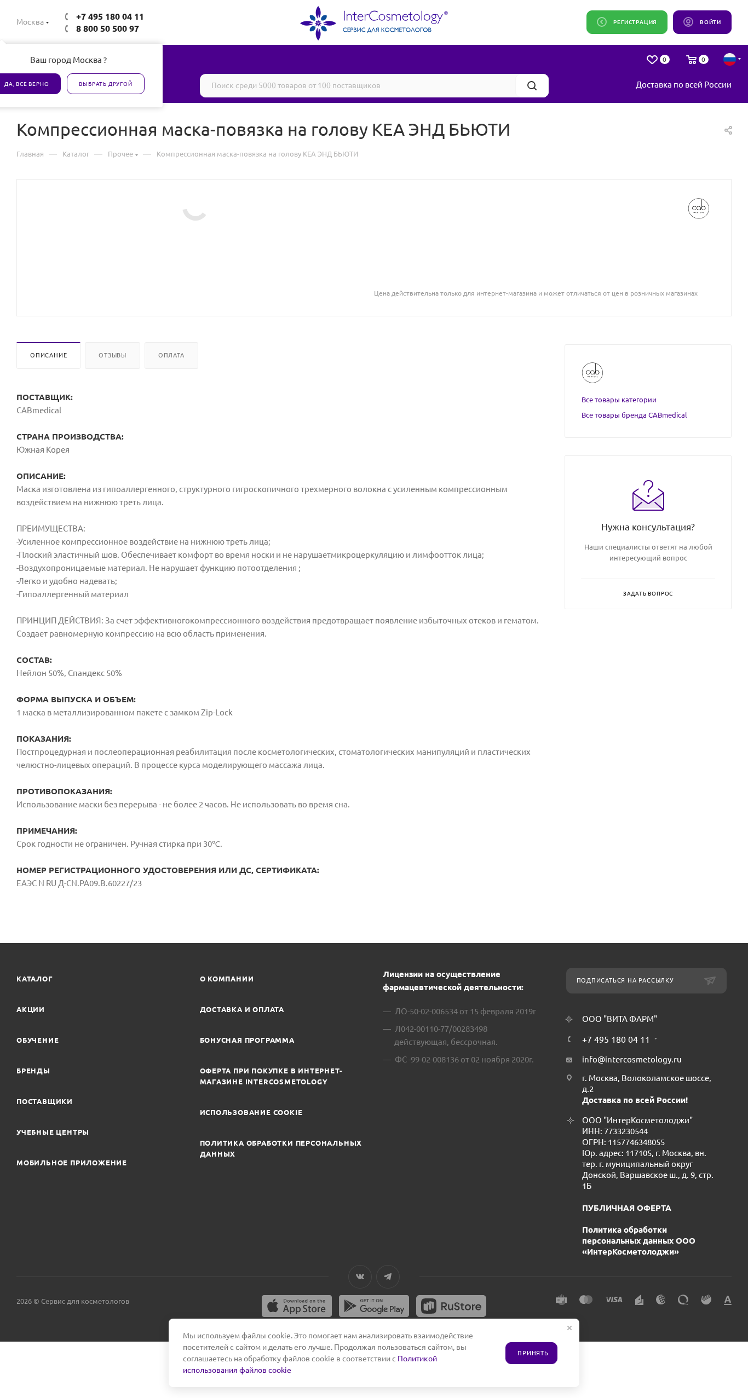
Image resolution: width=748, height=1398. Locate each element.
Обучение (37, 1040)
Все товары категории (619, 399)
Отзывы (112, 355)
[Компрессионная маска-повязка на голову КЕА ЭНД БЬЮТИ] (195, 207)
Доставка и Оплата (242, 1009)
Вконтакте (360, 1277)
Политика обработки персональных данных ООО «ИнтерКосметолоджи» (638, 1240)
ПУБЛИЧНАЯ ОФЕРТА (626, 1207)
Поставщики (44, 1101)
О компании (227, 979)
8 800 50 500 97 (107, 28)
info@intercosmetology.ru (632, 1059)
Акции (30, 1009)
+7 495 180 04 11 (110, 16)
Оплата (171, 355)
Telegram (388, 1277)
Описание (48, 355)
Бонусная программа (247, 1040)
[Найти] (532, 85)
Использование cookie (251, 1112)
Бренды (33, 1071)
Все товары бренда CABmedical (634, 415)
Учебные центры (52, 1132)
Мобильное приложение (71, 1162)
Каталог (34, 979)
